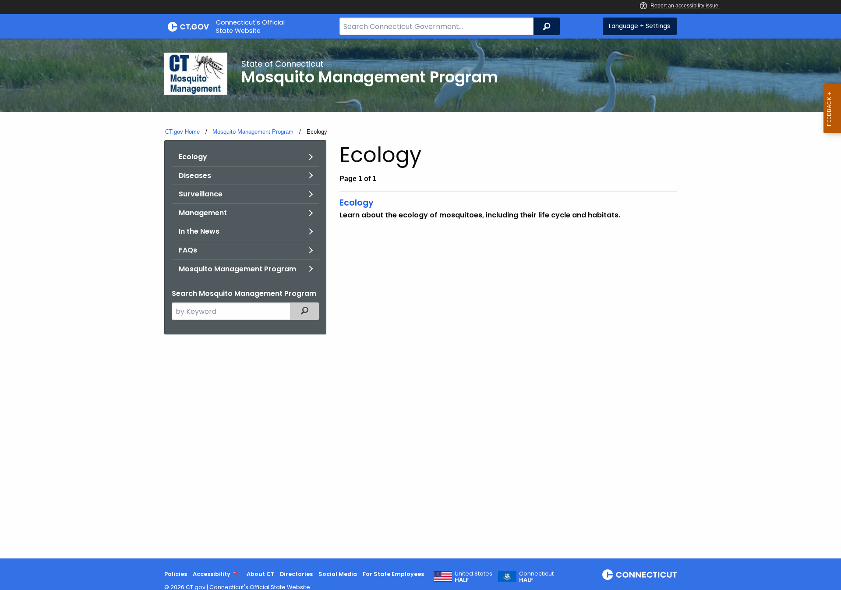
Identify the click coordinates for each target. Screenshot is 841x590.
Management (203, 213)
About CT (261, 574)
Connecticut (536, 577)
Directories (296, 574)
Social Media (337, 574)
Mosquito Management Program (252, 131)
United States (473, 577)
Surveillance (201, 194)
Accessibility (211, 574)
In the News (199, 231)
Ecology (193, 157)
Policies (175, 574)
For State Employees (393, 574)
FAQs (188, 250)
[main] (420, 298)
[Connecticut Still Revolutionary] (639, 574)
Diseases (195, 176)
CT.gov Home (182, 131)
